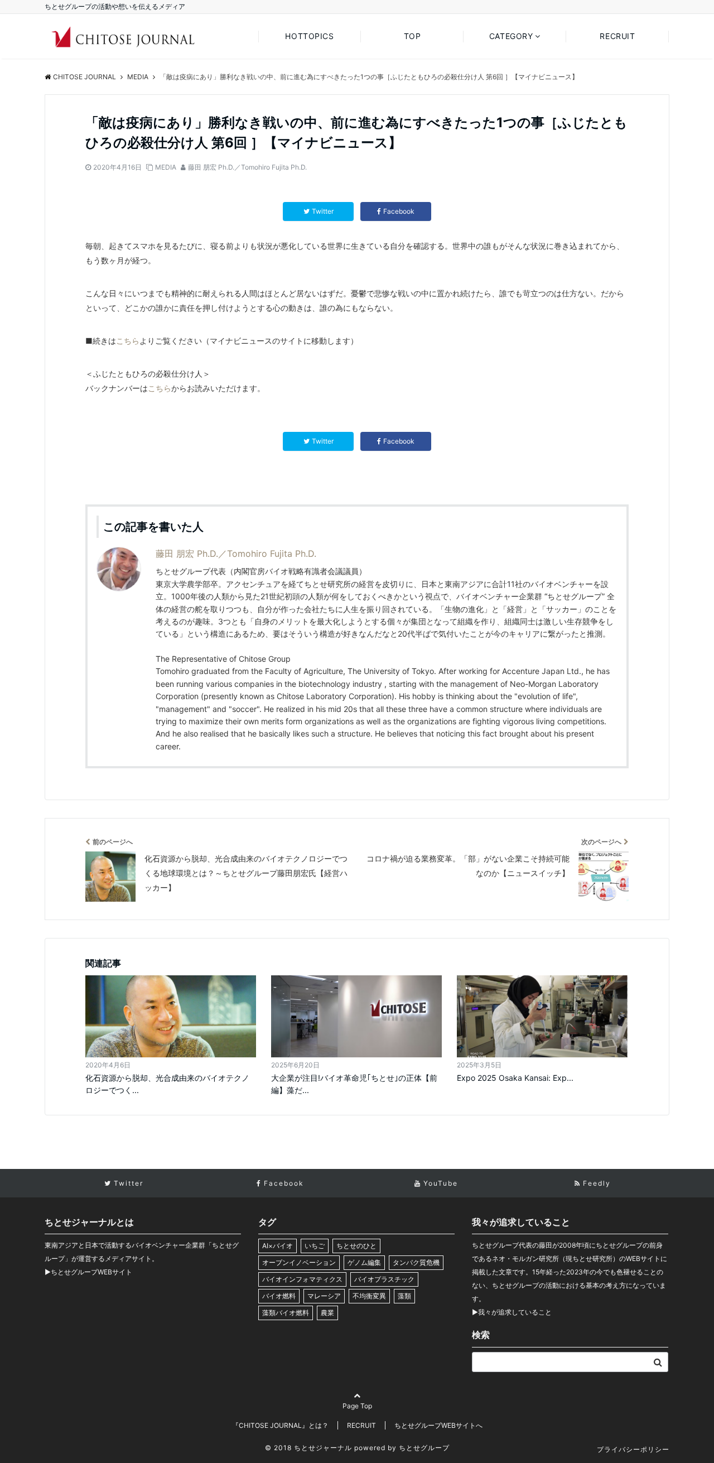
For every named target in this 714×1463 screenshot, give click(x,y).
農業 (327, 1312)
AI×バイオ (277, 1245)
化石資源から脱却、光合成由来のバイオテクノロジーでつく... (167, 1084)
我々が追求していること (515, 1312)
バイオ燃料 (279, 1296)
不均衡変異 (369, 1296)
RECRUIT (617, 36)
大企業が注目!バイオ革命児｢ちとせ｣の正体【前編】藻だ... (354, 1084)
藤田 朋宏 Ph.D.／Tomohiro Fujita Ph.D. (247, 167)
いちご (315, 1245)
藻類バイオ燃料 (285, 1312)
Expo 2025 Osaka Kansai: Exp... (515, 1077)
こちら (127, 340)
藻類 (404, 1296)
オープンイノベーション (299, 1262)
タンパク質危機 (416, 1262)
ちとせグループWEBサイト (91, 1272)
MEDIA (165, 167)
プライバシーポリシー (633, 1449)
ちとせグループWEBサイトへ (438, 1425)
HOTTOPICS (309, 36)
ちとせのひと (356, 1245)
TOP (412, 36)
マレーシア (324, 1296)
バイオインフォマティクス (302, 1279)
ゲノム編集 (364, 1262)
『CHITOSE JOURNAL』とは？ (280, 1425)
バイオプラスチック (384, 1279)
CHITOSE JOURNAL (84, 77)
